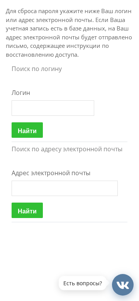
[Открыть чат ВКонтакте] (123, 285)
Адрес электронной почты (51, 173)
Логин (21, 92)
